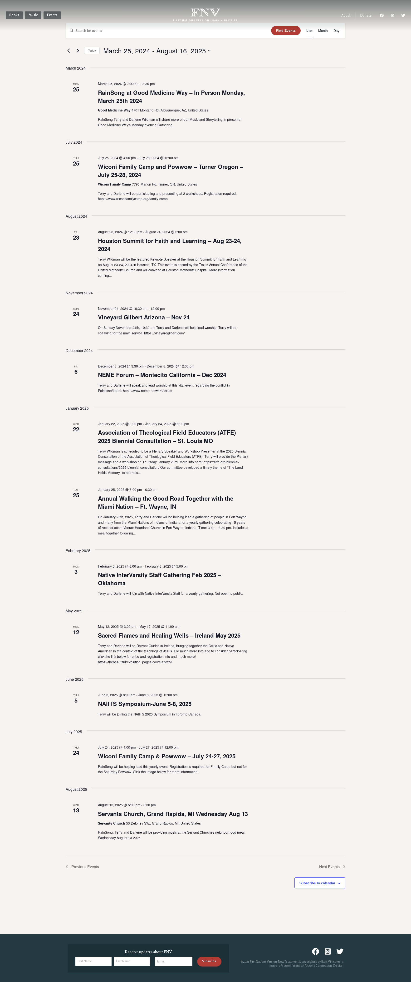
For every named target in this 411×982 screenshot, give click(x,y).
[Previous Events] (68, 51)
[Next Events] (78, 51)
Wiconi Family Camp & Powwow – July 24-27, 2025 (166, 756)
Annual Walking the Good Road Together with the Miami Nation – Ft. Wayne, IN (165, 502)
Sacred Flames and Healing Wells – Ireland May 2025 (169, 635)
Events (52, 15)
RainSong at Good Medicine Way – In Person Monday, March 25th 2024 (171, 96)
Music (33, 15)
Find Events (286, 30)
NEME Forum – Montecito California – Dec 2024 (162, 375)
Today (92, 50)
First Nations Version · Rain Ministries (205, 20)
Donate (366, 15)
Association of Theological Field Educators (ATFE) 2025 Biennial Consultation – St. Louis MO (167, 436)
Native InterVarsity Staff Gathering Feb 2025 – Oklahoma (159, 579)
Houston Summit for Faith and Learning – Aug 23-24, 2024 (170, 245)
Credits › (338, 965)
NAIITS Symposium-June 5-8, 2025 (144, 704)
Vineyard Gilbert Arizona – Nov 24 (144, 317)
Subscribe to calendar (317, 883)
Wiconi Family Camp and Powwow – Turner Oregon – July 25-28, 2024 (170, 170)
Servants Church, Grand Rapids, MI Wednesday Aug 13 (173, 814)
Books (14, 15)
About (345, 15)
